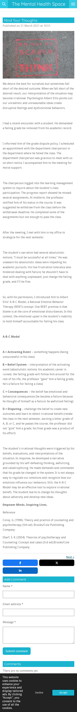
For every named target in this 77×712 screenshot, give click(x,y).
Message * (9, 622)
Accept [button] (63, 692)
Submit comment (17, 651)
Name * (8, 586)
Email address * (13, 604)
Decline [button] (39, 692)
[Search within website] (4, 4)
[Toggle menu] (73, 4)
